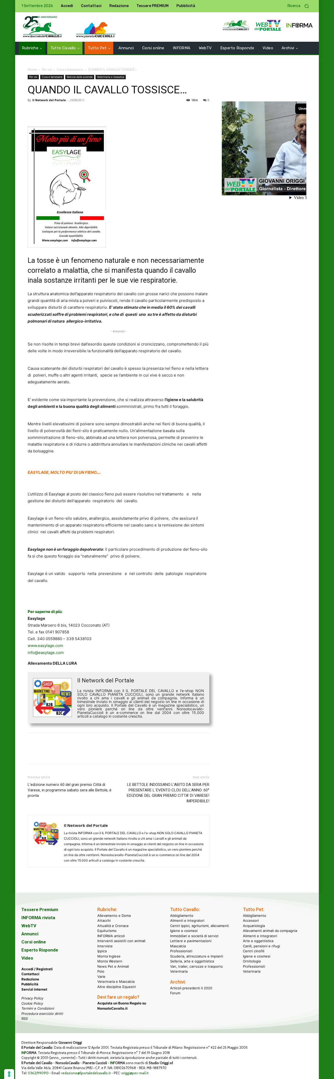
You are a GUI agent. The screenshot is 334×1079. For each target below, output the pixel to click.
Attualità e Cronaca (112, 926)
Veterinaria (179, 971)
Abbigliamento (181, 915)
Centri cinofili (253, 951)
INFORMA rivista (38, 917)
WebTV (28, 925)
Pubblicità (29, 984)
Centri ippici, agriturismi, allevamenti (199, 926)
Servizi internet (34, 989)
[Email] (81, 112)
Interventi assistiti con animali (121, 941)
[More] (105, 112)
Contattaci (30, 974)
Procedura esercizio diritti (42, 1013)
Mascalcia (178, 946)
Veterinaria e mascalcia (110, 77)
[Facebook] (33, 112)
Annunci (29, 933)
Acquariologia (254, 926)
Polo (100, 971)
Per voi (47, 69)
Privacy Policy (32, 998)
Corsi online (33, 941)
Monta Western (109, 961)
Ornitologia (252, 961)
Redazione (30, 979)
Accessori (251, 920)
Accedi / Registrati (37, 969)
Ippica (102, 951)
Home (32, 69)
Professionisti (181, 951)
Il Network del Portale (49, 100)
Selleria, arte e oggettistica (192, 961)
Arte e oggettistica (258, 941)
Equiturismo (107, 931)
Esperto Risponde (39, 950)
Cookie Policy (32, 1003)
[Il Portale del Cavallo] (42, 27)
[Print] (93, 112)
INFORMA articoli (111, 936)
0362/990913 (38, 1073)
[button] (300, 6)
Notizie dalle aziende (80, 77)
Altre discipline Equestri (116, 987)
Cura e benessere (70, 69)
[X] (45, 112)
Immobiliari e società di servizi (194, 936)
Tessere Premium (39, 909)
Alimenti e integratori (187, 920)
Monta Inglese (109, 956)
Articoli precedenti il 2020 (191, 988)
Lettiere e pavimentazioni (190, 941)
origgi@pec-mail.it (134, 1073)
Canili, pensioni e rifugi (261, 946)
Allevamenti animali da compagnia (270, 931)
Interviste (105, 946)
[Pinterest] (57, 112)
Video (27, 958)
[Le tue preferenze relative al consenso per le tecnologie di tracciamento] (9, 1074)
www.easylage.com (45, 645)
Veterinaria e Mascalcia (116, 981)
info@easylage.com (46, 652)
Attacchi (104, 920)
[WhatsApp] (69, 112)
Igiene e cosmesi (184, 931)
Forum (175, 993)
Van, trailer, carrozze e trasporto (196, 966)
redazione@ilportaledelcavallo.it (86, 1073)
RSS (24, 1018)
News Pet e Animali (113, 966)
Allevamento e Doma (114, 915)
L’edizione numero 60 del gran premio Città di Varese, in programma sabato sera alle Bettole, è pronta (69, 790)
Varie (101, 976)
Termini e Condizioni (37, 1008)
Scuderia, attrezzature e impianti (196, 956)
